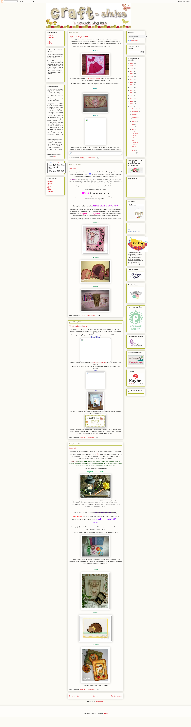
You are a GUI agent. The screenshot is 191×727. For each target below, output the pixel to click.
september (135, 117)
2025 (132, 66)
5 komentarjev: (91, 157)
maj (133, 129)
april (133, 150)
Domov (95, 696)
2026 (132, 63)
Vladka (49, 183)
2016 (132, 90)
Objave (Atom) (100, 701)
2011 (132, 104)
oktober (134, 114)
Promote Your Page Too (133, 231)
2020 (132, 79)
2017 (132, 87)
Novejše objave (74, 696)
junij (133, 127)
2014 (132, 95)
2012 (132, 101)
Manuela (50, 181)
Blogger (105, 713)
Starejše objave (116, 696)
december (135, 109)
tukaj (54, 156)
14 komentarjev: (91, 315)
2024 (132, 68)
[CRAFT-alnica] (129, 230)
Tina (48, 188)
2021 (132, 76)
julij (133, 124)
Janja (49, 186)
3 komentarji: (90, 437)
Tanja (49, 189)
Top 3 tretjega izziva (78, 325)
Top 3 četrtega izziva (78, 36)
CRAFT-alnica (131, 228)
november (135, 111)
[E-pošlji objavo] (98, 157)
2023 (132, 71)
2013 (132, 98)
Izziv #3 (72, 447)
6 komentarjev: (91, 689)
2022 (132, 74)
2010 (132, 106)
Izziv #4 (72, 168)
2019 (132, 82)
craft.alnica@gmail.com (93, 78)
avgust (134, 121)
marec (134, 153)
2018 (132, 85)
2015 (132, 93)
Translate (135, 40)
